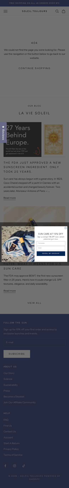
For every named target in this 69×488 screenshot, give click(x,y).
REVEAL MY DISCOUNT (50, 253)
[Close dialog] (66, 228)
